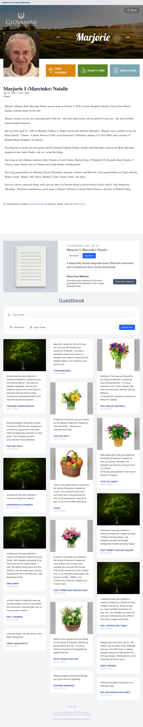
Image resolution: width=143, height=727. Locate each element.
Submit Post (127, 327)
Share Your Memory (124, 281)
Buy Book (89, 255)
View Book (73, 255)
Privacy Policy (63, 714)
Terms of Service (79, 714)
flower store (79, 203)
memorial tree (37, 203)
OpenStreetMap (74, 719)
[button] (25, 355)
